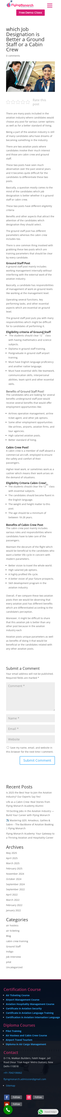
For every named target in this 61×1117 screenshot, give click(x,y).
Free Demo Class (30, 13)
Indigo (9, 951)
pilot (8, 962)
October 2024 (13, 879)
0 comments (13, 55)
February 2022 (14, 905)
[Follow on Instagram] (28, 1097)
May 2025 (11, 852)
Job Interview (13, 956)
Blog (8, 936)
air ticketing (12, 930)
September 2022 (15, 889)
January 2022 (13, 910)
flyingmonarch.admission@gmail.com (25, 1079)
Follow (16, 1097)
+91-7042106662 (13, 1072)
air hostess (12, 925)
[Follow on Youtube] (6, 1104)
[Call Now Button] (8, 1109)
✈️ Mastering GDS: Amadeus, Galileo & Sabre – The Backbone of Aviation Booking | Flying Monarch (30, 824)
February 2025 (14, 868)
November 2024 (15, 873)
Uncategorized (14, 967)
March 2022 (12, 899)
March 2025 (12, 863)
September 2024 (15, 884)
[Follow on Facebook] (6, 1097)
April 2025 (12, 858)
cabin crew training (17, 941)
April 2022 (12, 894)
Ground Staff (13, 946)
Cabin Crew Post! (17, 447)
